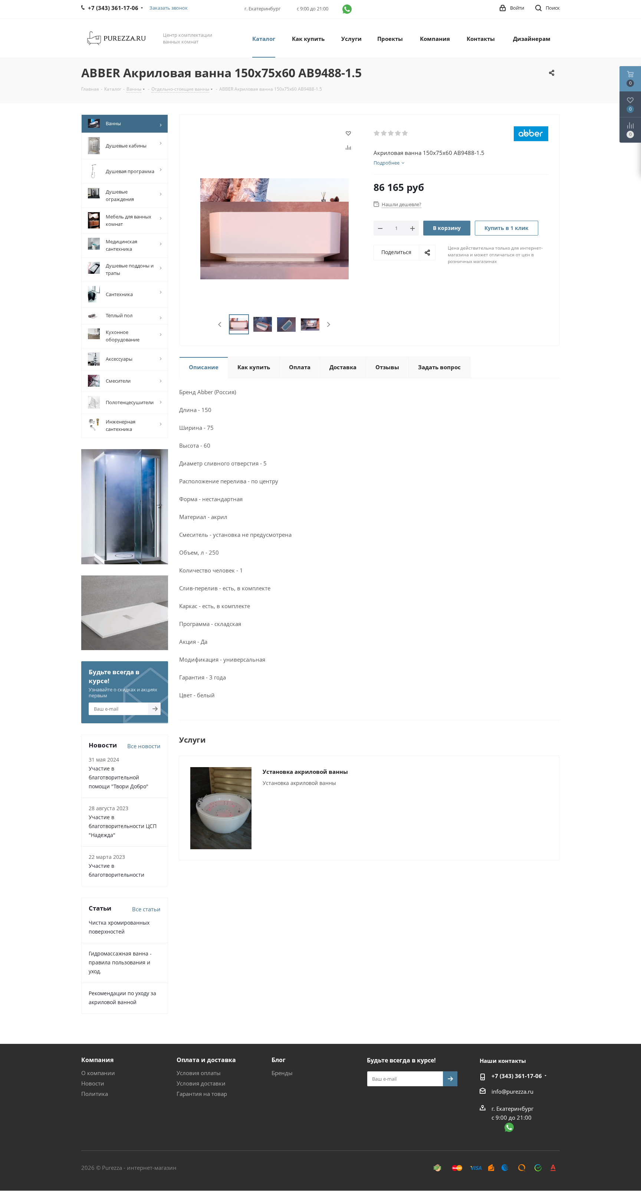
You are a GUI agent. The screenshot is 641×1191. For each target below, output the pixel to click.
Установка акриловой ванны (305, 771)
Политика (94, 1093)
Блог (279, 1060)
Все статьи (146, 909)
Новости (92, 1083)
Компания (97, 1060)
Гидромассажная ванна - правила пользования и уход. (120, 962)
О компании (98, 1073)
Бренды (282, 1073)
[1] (377, 133)
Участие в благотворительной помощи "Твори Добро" (118, 777)
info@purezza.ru (512, 1091)
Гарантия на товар (202, 1093)
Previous (220, 324)
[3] (391, 133)
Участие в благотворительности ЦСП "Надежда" (123, 826)
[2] (384, 133)
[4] (398, 133)
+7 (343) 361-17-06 (517, 1076)
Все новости (144, 746)
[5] (405, 133)
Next (328, 324)
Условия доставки (201, 1083)
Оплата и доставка (206, 1060)
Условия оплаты (199, 1073)
